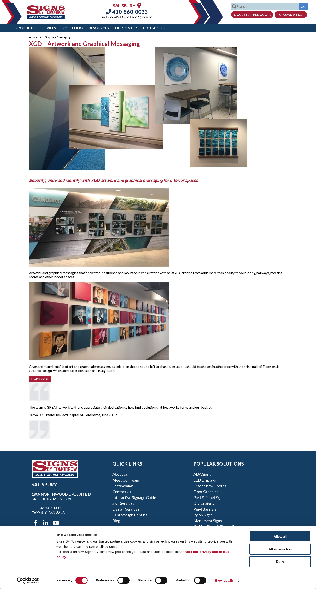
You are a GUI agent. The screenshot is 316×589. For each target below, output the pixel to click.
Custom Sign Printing (129, 514)
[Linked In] (45, 523)
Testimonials (122, 485)
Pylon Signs (202, 514)
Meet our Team (125, 480)
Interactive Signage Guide (134, 497)
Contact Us (154, 28)
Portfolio (72, 28)
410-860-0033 (129, 11)
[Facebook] (36, 523)
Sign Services (123, 503)
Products (25, 28)
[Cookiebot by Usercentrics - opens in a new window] (28, 580)
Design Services (125, 509)
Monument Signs (207, 520)
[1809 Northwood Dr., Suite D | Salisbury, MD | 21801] (139, 5)
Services (48, 28)
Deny (280, 561)
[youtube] (55, 523)
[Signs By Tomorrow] (46, 17)
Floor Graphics (205, 491)
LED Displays (204, 480)
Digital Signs (203, 503)
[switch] (123, 580)
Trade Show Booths (209, 485)
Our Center (126, 28)
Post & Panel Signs (208, 497)
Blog (116, 520)
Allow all (280, 536)
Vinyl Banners (205, 509)
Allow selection (280, 549)
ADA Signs (202, 474)
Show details (224, 580)
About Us (120, 474)
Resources (99, 28)
